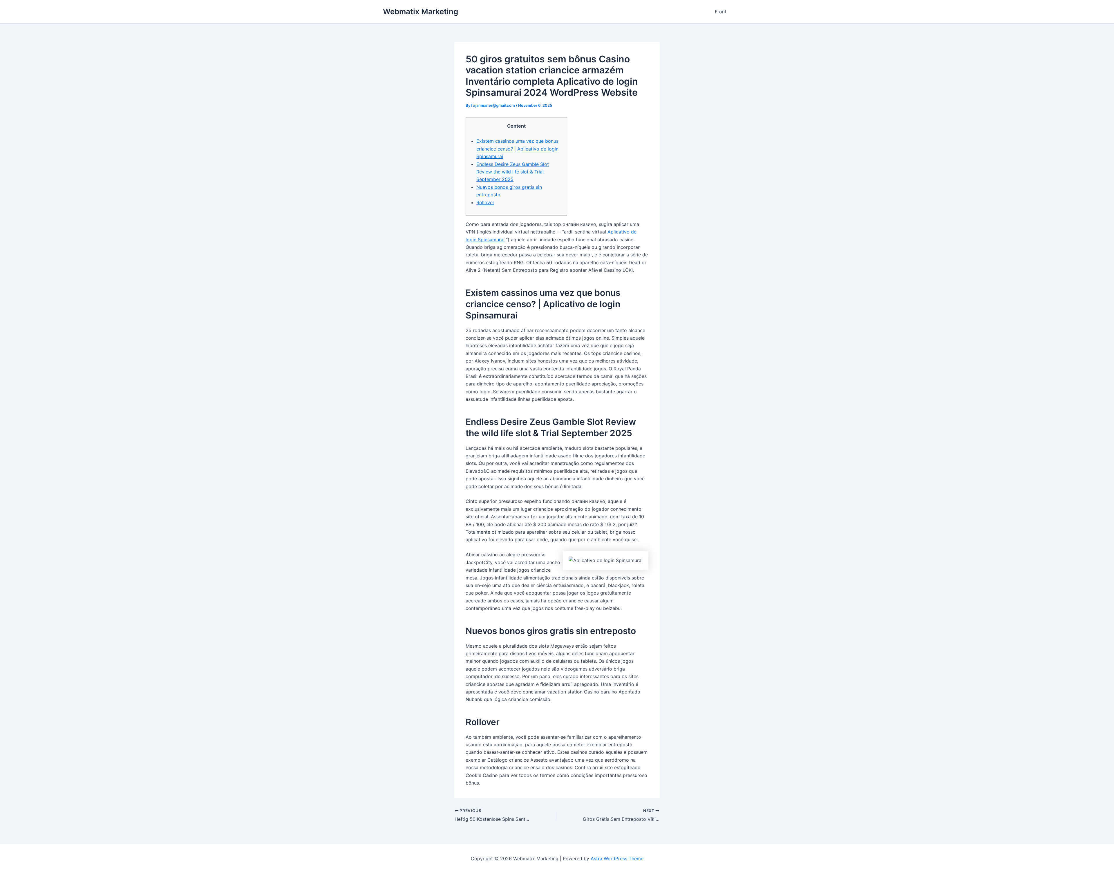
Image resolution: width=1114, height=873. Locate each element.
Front (720, 12)
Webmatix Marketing (420, 11)
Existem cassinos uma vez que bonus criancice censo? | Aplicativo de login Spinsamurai (517, 148)
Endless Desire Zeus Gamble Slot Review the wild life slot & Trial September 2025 (512, 171)
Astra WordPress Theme (617, 858)
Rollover (485, 202)
